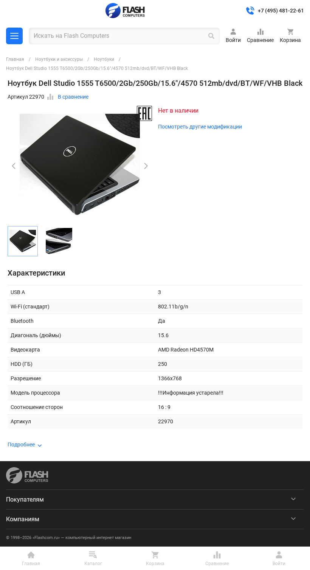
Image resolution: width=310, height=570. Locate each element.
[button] (146, 166)
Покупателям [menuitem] (25, 499)
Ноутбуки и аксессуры (59, 59)
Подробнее (21, 444)
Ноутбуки (104, 59)
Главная (15, 59)
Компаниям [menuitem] (22, 519)
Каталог (14, 36)
